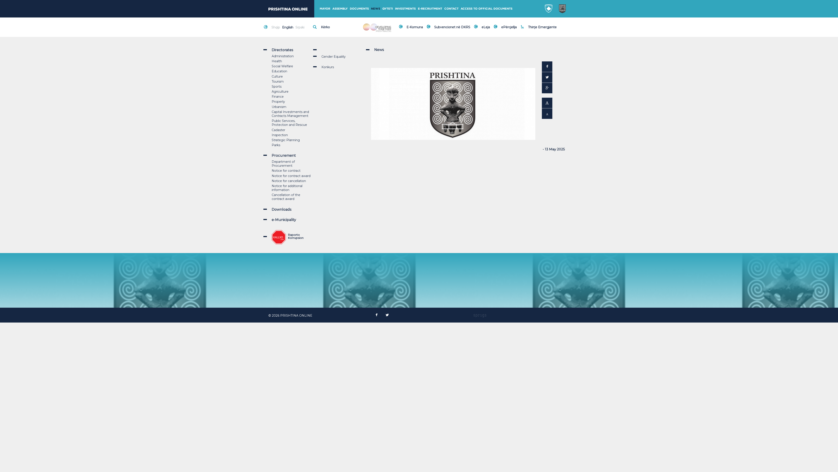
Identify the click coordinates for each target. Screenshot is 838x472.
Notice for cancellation (289, 181)
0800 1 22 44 (539, 29)
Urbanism (279, 107)
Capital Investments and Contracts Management (290, 114)
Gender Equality (333, 57)
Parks (276, 145)
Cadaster (278, 130)
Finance (278, 97)
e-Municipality (284, 220)
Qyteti (387, 8)
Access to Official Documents (486, 8)
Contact (451, 8)
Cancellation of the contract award (286, 197)
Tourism (278, 81)
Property (278, 102)
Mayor (325, 8)
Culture (277, 76)
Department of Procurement (283, 164)
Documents (359, 8)
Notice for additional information (287, 188)
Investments (405, 8)
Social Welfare (282, 66)
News (375, 8)
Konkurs (327, 67)
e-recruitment (430, 8)
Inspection (280, 135)
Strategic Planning (286, 140)
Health (277, 61)
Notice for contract (286, 171)
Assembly (340, 8)
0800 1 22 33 (539, 24)
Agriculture (280, 92)
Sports (277, 86)
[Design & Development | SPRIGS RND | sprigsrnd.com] (480, 316)
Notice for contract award (291, 176)
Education (279, 71)
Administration (283, 56)
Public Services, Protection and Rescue (289, 123)
